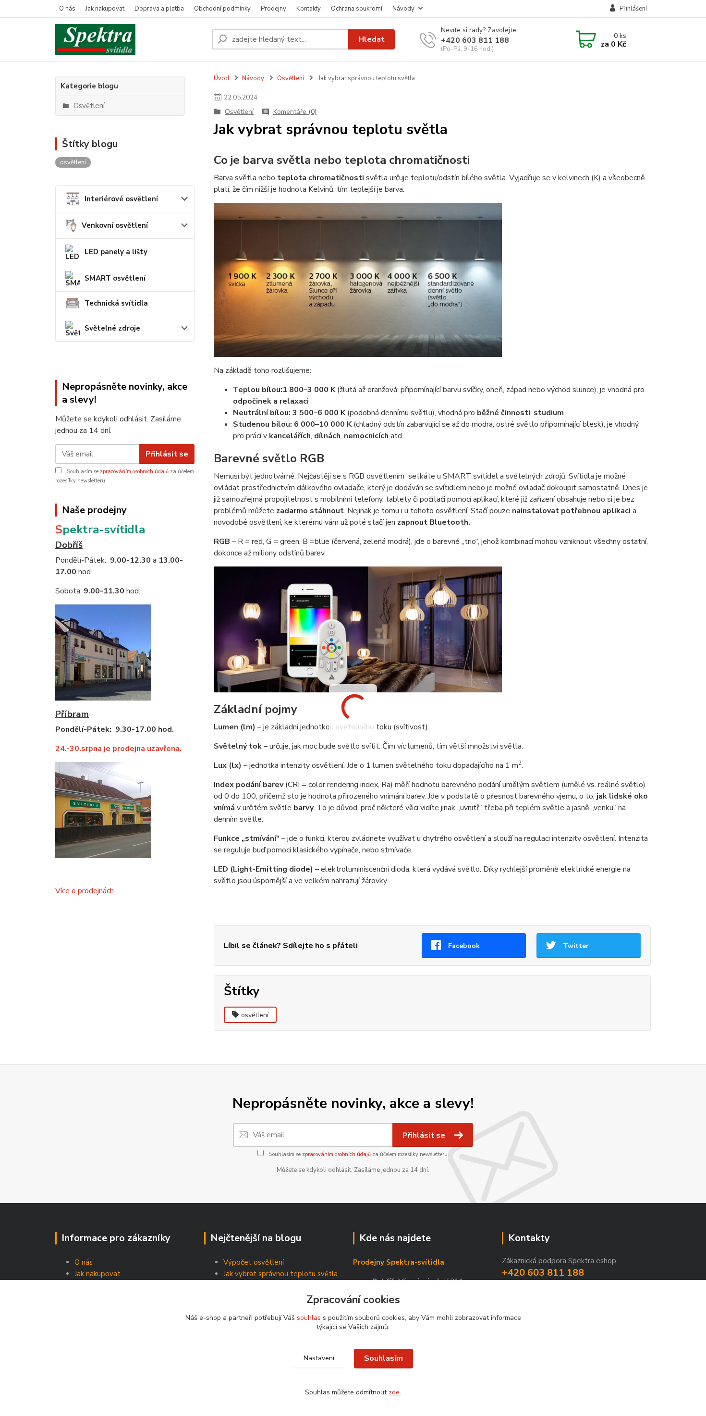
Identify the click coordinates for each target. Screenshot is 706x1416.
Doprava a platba (159, 8)
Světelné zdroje (112, 328)
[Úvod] (129, 39)
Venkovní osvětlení (115, 225)
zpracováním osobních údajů (134, 471)
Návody (403, 8)
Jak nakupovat (104, 8)
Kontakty (308, 8)
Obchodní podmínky (222, 8)
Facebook (464, 945)
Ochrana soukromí (356, 8)
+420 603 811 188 (475, 40)
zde (394, 1392)
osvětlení (254, 1015)
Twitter (576, 945)
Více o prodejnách (84, 891)
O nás (67, 8)
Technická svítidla (116, 303)
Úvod (221, 78)
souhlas (309, 1317)
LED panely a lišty (116, 252)
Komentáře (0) (294, 111)
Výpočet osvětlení (253, 1262)
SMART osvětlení (115, 278)
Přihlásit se (167, 454)
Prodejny (273, 8)
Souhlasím (383, 1358)
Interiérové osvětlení (121, 199)
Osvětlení (290, 78)
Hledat (371, 39)
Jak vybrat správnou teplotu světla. (281, 1274)
